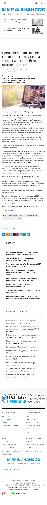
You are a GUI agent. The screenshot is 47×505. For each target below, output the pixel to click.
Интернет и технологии (11, 426)
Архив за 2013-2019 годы (11, 469)
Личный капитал (8, 448)
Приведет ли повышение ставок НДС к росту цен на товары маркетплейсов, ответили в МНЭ (21, 59)
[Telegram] (10, 234)
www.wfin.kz (17, 487)
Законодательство (9, 413)
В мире (28, 416)
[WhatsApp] (21, 234)
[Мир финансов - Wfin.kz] (23, 11)
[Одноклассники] (7, 234)
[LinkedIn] (28, 234)
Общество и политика (34, 413)
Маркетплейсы (31, 215)
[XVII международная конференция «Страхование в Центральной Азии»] (23, 399)
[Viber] (17, 234)
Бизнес (4, 423)
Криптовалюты (31, 419)
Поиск (28, 432)
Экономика (6, 419)
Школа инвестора (9, 444)
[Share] (36, 3)
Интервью (29, 441)
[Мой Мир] (24, 234)
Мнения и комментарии (35, 444)
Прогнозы (29, 448)
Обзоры (5, 441)
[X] (14, 234)
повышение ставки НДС (12, 219)
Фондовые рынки (32, 423)
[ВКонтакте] (3, 234)
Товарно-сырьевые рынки (33, 427)
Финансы (5, 416)
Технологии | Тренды (34, 438)
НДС (4, 215)
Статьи (4, 438)
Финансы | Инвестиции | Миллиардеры (11, 452)
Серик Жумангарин (16, 215)
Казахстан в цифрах (33, 451)
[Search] (42, 3)
